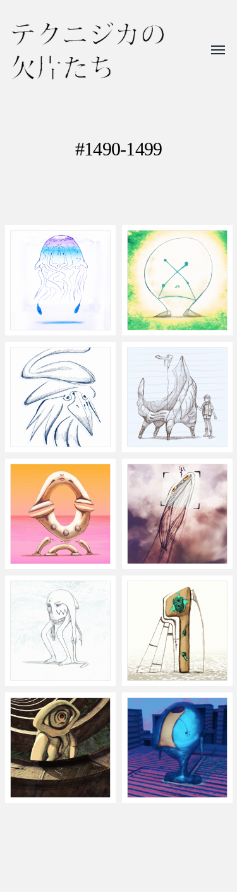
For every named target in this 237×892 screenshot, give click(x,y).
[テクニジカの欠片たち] (88, 51)
